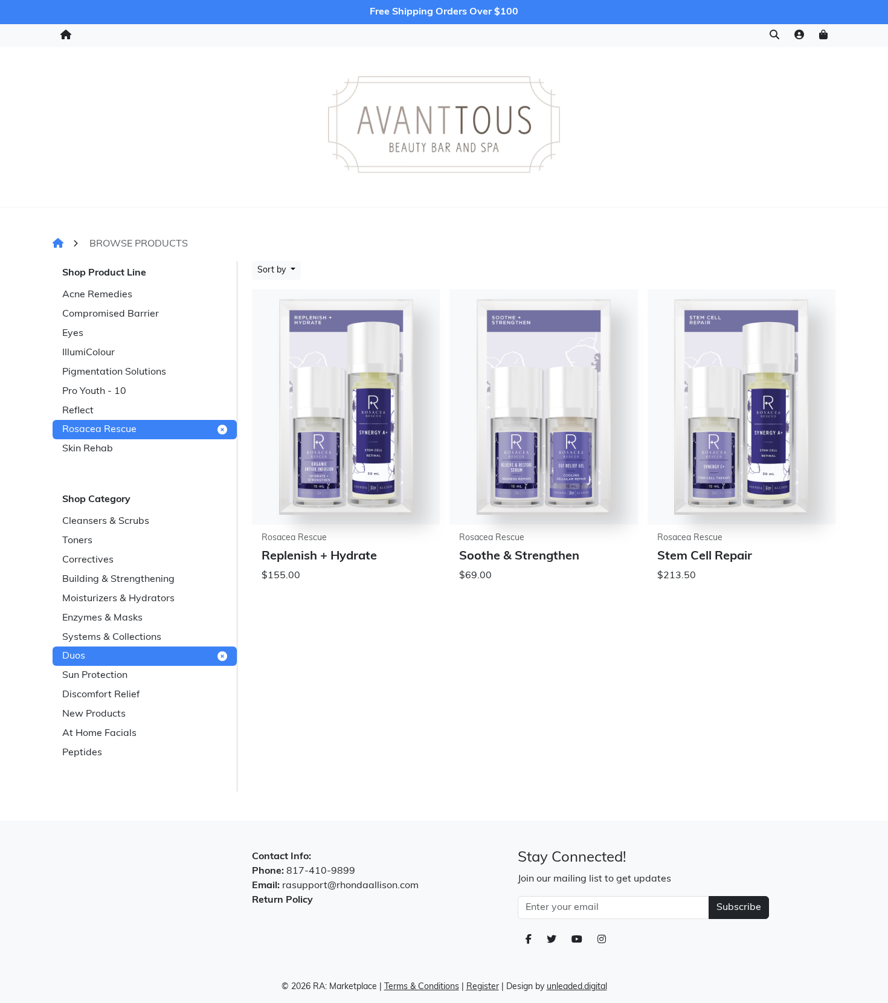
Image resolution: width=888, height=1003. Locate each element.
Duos (73, 656)
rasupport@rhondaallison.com (350, 886)
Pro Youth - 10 (94, 391)
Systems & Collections (111, 637)
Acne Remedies (97, 295)
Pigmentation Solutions (114, 372)
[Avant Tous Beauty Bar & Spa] (443, 124)
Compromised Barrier (110, 314)
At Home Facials (99, 733)
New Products (94, 714)
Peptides (82, 753)
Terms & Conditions (421, 987)
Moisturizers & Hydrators (118, 599)
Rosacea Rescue (99, 429)
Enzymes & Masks (102, 618)
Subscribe (738, 907)
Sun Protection (94, 675)
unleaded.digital (577, 987)
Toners (77, 541)
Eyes (72, 333)
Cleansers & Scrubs (105, 521)
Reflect (78, 411)
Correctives (88, 560)
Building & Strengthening (118, 579)
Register (482, 987)
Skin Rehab (87, 449)
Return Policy (282, 900)
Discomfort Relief (101, 695)
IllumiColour (88, 353)
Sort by (272, 270)
